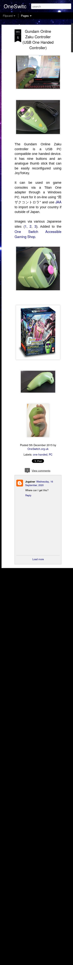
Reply (28, 495)
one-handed (40, 454)
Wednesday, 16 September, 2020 (39, 483)
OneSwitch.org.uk (38, 449)
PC (50, 454)
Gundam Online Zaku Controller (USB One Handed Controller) (38, 39)
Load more (38, 559)
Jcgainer (30, 481)
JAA (58, 201)
